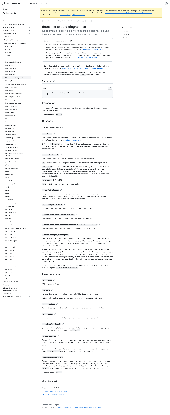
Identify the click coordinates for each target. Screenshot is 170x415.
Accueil (7, 9)
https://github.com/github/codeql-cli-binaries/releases (82, 68)
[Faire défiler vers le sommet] (166, 411)
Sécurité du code (47, 21)
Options (46, 121)
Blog (99, 407)
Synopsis (47, 81)
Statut (76, 407)
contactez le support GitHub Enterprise (72, 15)
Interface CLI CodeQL (62, 21)
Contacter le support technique (54, 394)
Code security (9, 13)
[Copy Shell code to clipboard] (110, 88)
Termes (59, 407)
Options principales (51, 127)
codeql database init (72, 140)
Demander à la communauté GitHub (55, 392)
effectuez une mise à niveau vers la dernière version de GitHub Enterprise (128, 13)
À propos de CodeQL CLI (92, 49)
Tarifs (81, 407)
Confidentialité (67, 407)
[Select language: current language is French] (166, 3)
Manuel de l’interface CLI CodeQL (82, 21)
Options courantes (51, 274)
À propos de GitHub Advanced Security (85, 58)
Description (48, 103)
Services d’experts (90, 407)
